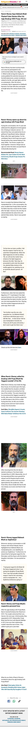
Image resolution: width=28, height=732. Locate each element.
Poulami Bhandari (6, 29)
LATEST (3, 4)
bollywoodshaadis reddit (17, 720)
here (19, 347)
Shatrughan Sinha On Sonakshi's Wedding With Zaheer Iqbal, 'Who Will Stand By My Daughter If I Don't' (14, 687)
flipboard (11, 718)
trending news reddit (14, 722)
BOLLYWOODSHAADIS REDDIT (8, 35)
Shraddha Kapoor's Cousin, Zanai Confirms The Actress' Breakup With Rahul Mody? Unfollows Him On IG (13, 411)
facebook (17, 718)
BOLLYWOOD (16, 4)
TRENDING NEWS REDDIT (21, 35)
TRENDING (9, 4)
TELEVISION (24, 4)
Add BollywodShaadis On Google (11, 7)
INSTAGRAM (23, 33)
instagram (5, 720)
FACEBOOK (16, 33)
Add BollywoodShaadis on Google (13, 62)
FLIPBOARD (11, 33)
